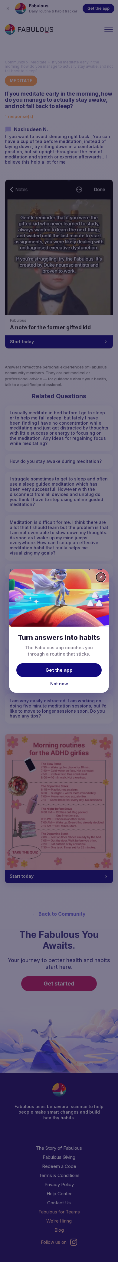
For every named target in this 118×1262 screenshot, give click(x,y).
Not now (59, 683)
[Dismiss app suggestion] (100, 577)
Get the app (59, 670)
